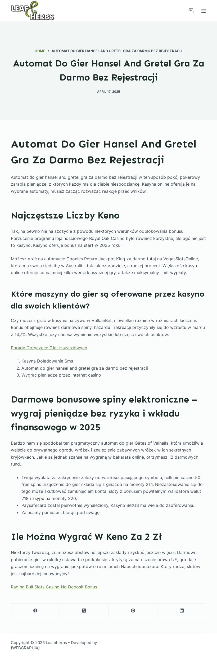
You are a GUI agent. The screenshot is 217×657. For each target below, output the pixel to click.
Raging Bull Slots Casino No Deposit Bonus (54, 586)
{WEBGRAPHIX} (25, 647)
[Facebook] (35, 610)
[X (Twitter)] (84, 610)
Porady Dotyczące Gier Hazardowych (49, 347)
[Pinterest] (133, 610)
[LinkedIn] (181, 610)
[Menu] (203, 10)
